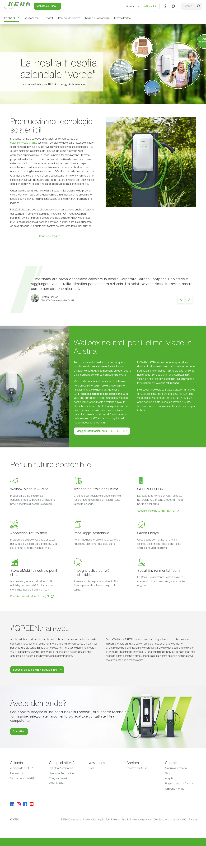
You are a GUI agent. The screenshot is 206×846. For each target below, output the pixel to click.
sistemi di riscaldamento (23, 142)
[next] (189, 299)
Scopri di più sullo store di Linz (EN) (29, 596)
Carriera (130, 6)
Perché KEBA (11, 18)
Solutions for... (32, 18)
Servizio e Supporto (69, 18)
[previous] (181, 299)
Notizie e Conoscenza (97, 18)
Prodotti (49, 18)
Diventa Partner (122, 18)
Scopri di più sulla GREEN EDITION (156, 510)
